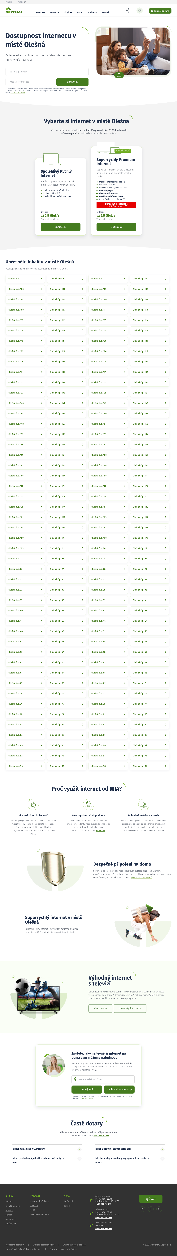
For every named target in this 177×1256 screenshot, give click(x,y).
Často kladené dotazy (39, 1201)
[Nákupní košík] (139, 10)
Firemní (20, 2)
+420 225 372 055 (103, 1229)
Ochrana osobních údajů (43, 1245)
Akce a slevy (11, 1219)
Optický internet (13, 1206)
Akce (79, 12)
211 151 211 (100, 831)
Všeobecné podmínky (15, 1245)
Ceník (32, 1210)
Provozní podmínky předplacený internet (23, 1249)
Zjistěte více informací (141, 878)
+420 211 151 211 (101, 1136)
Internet (40, 12)
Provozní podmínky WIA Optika (63, 1249)
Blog (65, 1206)
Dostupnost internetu (39, 1214)
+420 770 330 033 (103, 1217)
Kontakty (34, 1206)
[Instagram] (159, 1209)
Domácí (9, 2)
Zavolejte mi (86, 1089)
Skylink (68, 12)
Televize (54, 12)
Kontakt (106, 12)
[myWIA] (150, 1199)
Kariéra (67, 1201)
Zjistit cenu (72, 82)
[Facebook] (151, 1209)
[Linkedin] (142, 1209)
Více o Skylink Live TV (130, 1008)
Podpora (92, 12)
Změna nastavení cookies (74, 1245)
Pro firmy (9, 1223)
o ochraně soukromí (18, 93)
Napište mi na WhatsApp (119, 1089)
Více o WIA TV (100, 1008)
